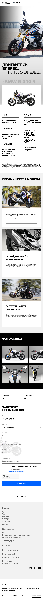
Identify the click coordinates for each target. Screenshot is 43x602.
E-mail (4, 450)
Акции (5, 524)
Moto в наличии (10, 550)
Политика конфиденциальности (12, 589)
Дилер (5, 424)
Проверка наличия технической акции (17, 535)
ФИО (4, 433)
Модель (4, 416)
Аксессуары (8, 540)
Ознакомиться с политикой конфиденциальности (16, 471)
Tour (4, 514)
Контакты (6, 545)
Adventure (6, 521)
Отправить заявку (21, 483)
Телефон (5, 441)
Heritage (5, 518)
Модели (6, 507)
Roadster (5, 516)
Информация (7, 561)
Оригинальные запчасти (11, 533)
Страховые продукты (10, 563)
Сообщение (6, 458)
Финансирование (10, 557)
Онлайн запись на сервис (12, 537)
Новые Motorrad (8, 554)
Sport (4, 512)
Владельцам (8, 528)
